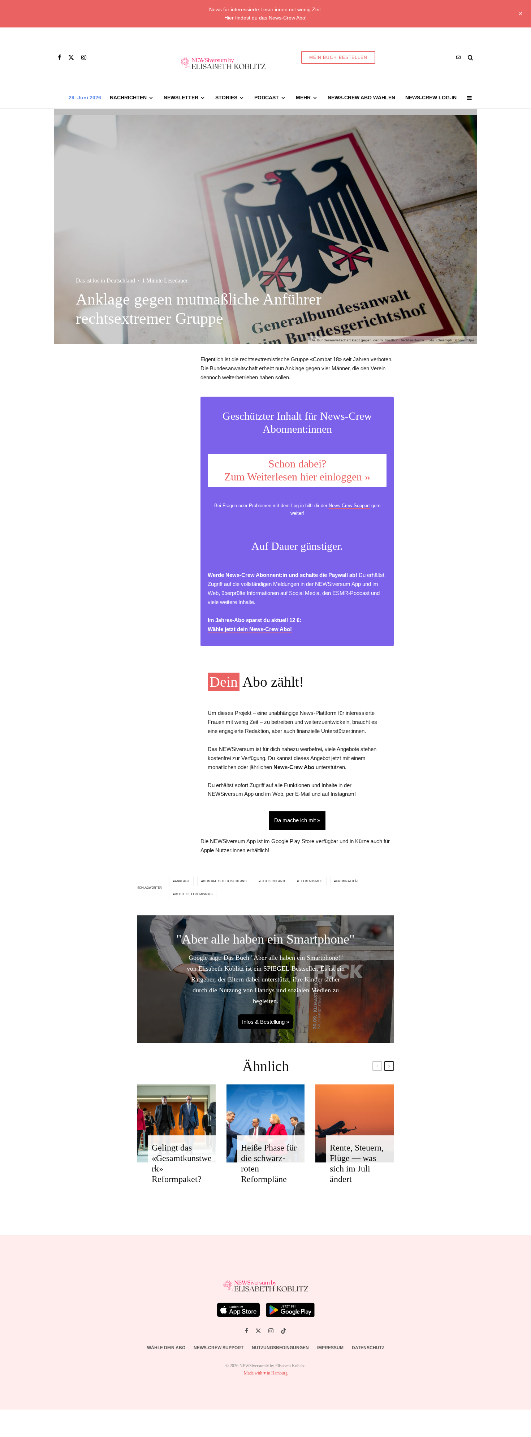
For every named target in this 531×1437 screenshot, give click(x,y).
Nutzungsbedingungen (280, 1347)
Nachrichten (128, 97)
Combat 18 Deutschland (225, 881)
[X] (71, 57)
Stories (226, 97)
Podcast (266, 97)
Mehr (303, 97)
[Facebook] (59, 57)
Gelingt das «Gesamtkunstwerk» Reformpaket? (182, 1163)
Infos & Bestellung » (265, 1022)
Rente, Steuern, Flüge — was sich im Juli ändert (357, 1163)
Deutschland (272, 881)
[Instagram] (84, 57)
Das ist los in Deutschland (105, 280)
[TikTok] (283, 1331)
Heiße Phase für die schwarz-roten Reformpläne (269, 1163)
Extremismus (310, 881)
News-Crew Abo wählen (361, 97)
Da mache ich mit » (297, 820)
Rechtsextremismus (194, 894)
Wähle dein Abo (166, 1347)
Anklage (182, 881)
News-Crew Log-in (431, 97)
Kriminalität (347, 881)
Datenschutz (368, 1347)
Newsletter (181, 97)
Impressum (330, 1347)
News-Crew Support (349, 505)
